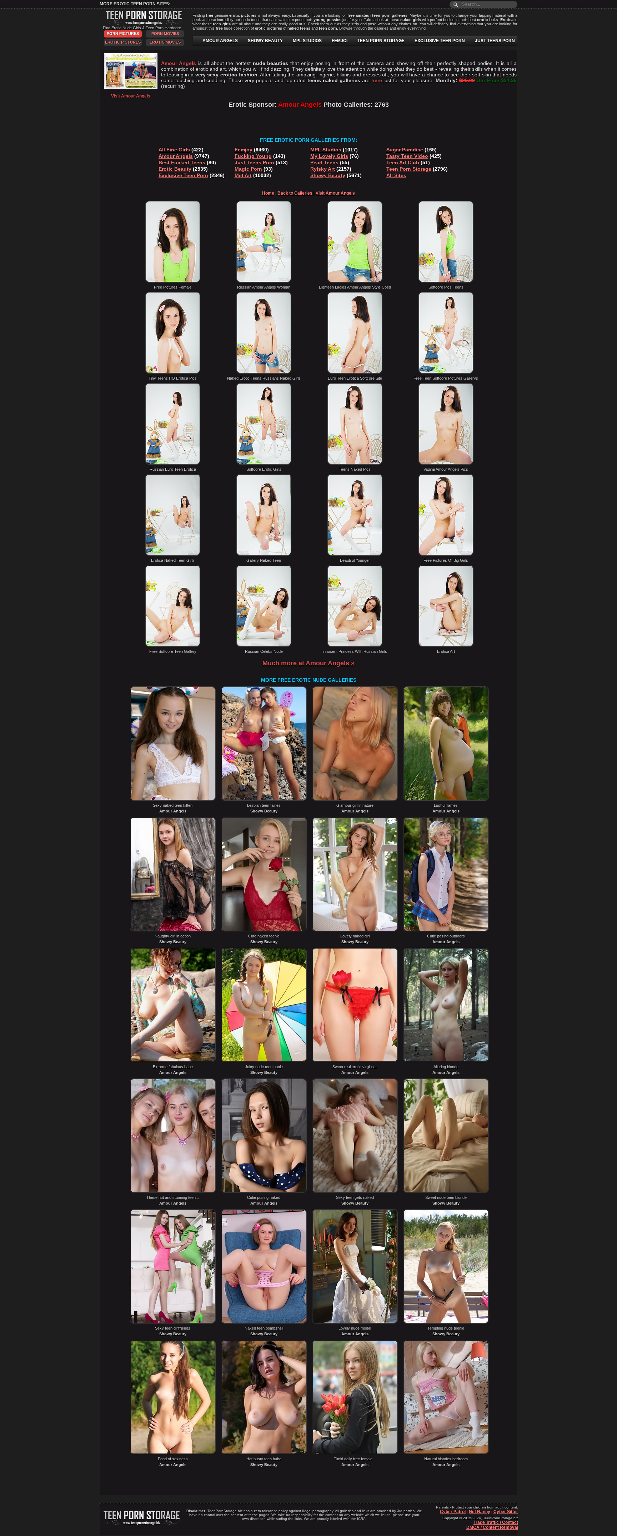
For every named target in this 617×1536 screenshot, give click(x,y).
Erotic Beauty (175, 169)
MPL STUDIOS (307, 40)
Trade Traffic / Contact (495, 1522)
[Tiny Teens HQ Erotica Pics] (172, 372)
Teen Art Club (402, 162)
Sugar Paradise (404, 149)
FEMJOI (339, 40)
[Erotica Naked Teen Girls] (172, 554)
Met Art (243, 175)
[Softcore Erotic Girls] (263, 463)
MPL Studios (325, 149)
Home (268, 193)
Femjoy (243, 149)
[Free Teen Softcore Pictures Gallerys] (445, 372)
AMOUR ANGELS (220, 40)
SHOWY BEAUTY (265, 40)
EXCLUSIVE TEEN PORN (440, 40)
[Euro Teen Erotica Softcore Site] (354, 372)
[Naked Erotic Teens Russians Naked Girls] (263, 372)
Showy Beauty (327, 175)
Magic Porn (248, 169)
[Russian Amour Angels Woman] (263, 281)
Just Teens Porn (254, 162)
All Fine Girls (174, 149)
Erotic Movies (165, 42)
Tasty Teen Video (407, 156)
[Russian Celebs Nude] (263, 645)
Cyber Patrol (453, 1511)
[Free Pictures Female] (172, 281)
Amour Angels (176, 156)
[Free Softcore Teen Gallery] (172, 645)
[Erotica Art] (445, 645)
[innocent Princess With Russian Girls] (354, 645)
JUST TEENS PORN (495, 40)
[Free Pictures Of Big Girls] (445, 554)
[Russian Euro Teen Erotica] (172, 463)
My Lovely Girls (329, 156)
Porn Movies (165, 33)
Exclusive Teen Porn (183, 175)
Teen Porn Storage (408, 169)
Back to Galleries (294, 193)
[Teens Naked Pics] (354, 463)
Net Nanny (479, 1511)
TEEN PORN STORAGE (381, 40)
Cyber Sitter (505, 1511)
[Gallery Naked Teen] (263, 554)
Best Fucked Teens (182, 162)
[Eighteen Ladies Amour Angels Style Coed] (354, 281)
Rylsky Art (322, 169)
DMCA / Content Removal (492, 1527)
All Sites (396, 175)
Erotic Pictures (123, 42)
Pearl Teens (324, 162)
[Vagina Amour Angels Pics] (445, 463)
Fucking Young (253, 156)
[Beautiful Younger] (354, 554)
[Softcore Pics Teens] (445, 281)
